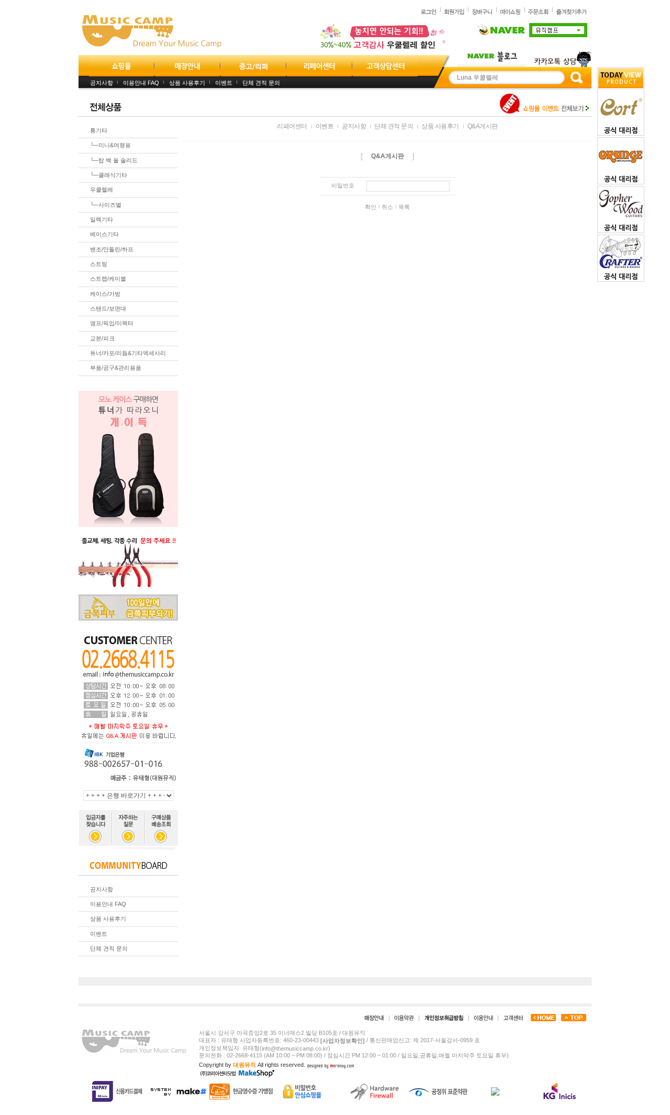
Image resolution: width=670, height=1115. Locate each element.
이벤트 (223, 83)
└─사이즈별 (105, 205)
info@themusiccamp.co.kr (295, 1048)
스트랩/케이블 (108, 279)
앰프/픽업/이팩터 (111, 324)
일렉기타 (101, 219)
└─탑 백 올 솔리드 (114, 160)
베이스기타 (104, 234)
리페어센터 (292, 126)
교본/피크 (102, 338)
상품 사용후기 (187, 83)
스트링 (98, 264)
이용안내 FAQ (141, 83)
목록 (404, 207)
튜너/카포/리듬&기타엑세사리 (128, 353)
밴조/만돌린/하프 (111, 249)
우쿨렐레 (101, 190)
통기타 (98, 130)
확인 (370, 207)
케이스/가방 (105, 294)
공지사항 (101, 83)
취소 (387, 207)
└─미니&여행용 (110, 145)
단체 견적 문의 (261, 83)
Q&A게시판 (482, 126)
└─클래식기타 (108, 175)
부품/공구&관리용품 (115, 368)
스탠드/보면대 (108, 308)
